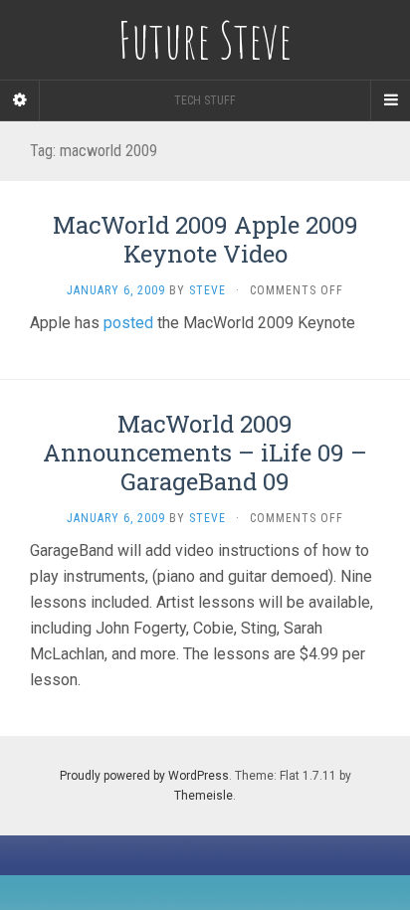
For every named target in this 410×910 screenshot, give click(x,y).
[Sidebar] (20, 100)
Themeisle (203, 796)
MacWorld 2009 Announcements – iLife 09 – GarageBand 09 (205, 452)
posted (128, 322)
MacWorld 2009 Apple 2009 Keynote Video (205, 239)
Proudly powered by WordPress (144, 776)
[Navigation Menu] (390, 100)
